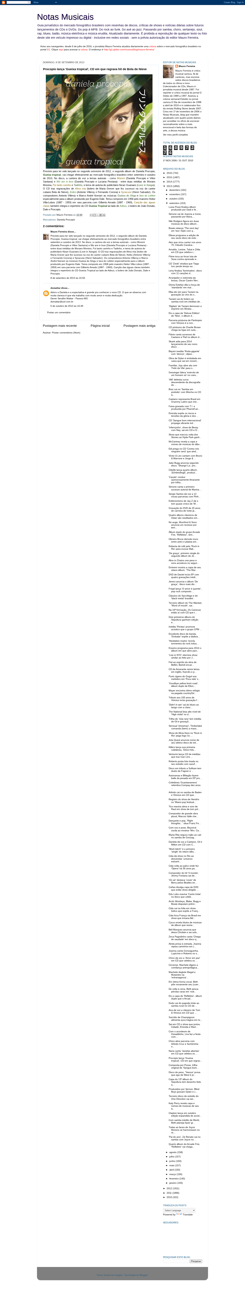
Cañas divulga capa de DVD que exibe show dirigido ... (184, 888)
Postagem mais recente (60, 325)
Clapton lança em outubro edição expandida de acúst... (185, 1114)
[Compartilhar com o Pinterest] (104, 215)
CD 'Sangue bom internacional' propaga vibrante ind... (185, 421)
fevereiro (174, 1178)
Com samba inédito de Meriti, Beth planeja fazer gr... (184, 1121)
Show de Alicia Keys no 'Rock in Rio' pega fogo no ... (185, 734)
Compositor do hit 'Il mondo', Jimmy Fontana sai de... (184, 874)
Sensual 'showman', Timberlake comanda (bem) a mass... (185, 727)
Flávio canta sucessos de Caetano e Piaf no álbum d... (185, 335)
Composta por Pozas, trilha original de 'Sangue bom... (184, 1066)
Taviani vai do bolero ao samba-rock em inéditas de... (185, 300)
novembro (175, 194)
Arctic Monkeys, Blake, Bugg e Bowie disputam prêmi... (185, 902)
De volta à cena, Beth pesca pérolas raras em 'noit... (183, 990)
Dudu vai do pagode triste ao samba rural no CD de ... (184, 1004)
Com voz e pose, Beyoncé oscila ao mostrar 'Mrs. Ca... (185, 829)
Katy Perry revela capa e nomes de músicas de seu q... (184, 1106)
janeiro (173, 1183)
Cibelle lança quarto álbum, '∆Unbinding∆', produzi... (183, 471)
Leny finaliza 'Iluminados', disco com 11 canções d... (185, 272)
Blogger (144, 1275)
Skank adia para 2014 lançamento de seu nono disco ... (183, 344)
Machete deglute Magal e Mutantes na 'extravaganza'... (182, 975)
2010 (170, 1197)
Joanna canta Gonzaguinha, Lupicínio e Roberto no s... (184, 952)
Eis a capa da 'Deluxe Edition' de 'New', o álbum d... (184, 314)
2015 (170, 177)
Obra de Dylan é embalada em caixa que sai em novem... (185, 359)
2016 (170, 173)
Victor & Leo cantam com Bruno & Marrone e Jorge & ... (185, 457)
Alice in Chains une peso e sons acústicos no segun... (184, 561)
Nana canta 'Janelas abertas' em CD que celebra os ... (184, 1052)
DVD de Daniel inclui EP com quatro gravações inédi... (184, 576)
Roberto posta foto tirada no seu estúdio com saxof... (183, 762)
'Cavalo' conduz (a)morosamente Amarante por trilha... (184, 480)
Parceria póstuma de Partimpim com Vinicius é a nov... (185, 321)
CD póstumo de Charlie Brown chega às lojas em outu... (185, 328)
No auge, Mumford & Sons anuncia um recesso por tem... (183, 525)
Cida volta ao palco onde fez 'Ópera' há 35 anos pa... (184, 867)
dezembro (175, 190)
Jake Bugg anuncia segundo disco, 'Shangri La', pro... (184, 464)
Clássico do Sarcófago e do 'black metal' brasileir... (183, 597)
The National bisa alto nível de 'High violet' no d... (185, 713)
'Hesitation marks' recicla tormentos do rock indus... (184, 642)
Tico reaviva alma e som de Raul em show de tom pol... (184, 807)
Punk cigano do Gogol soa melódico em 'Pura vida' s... (184, 677)
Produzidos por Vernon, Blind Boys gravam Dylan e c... (184, 1090)
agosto (173, 1152)
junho (172, 1161)
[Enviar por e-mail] (91, 215)
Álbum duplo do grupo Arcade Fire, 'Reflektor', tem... (184, 533)
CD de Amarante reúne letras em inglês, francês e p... (184, 670)
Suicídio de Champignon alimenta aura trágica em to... (185, 1018)
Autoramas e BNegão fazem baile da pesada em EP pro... (185, 776)
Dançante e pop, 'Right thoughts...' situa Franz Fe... (185, 822)
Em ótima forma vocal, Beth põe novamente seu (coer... (184, 983)
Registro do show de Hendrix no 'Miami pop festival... (184, 800)
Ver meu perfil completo (175, 134)
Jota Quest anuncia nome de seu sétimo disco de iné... (184, 741)
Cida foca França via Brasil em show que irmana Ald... (185, 916)
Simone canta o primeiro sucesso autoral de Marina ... (185, 488)
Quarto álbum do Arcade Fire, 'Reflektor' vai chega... (184, 1145)
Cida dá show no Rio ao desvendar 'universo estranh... (181, 859)
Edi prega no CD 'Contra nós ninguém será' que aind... (184, 450)
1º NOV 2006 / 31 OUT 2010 (178, 160)
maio (172, 1165)
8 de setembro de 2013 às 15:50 (67, 278)
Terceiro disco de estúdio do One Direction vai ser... (183, 1097)
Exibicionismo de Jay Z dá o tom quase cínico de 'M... (183, 502)
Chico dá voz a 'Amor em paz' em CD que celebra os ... (184, 959)
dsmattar (55, 288)
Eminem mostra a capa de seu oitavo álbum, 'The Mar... (185, 568)
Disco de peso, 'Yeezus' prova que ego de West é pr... (184, 1073)
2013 (170, 186)
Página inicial (100, 325)
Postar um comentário (58, 312)
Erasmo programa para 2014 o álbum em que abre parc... (185, 649)
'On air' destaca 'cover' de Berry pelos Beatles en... (183, 881)
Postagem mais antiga (140, 325)
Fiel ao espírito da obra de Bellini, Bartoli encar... (182, 663)
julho (172, 1156)
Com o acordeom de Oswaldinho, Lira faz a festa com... (184, 1034)
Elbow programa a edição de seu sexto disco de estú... (184, 236)
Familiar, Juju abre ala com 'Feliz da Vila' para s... (183, 366)
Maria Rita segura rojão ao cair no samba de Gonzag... (185, 836)
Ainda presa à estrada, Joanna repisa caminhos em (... (185, 945)
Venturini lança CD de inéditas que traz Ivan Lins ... (184, 755)
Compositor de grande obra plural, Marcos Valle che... (183, 814)
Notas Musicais (65, 16)
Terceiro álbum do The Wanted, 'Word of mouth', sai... (185, 604)
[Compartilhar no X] (97, 215)
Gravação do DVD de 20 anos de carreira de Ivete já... (184, 509)
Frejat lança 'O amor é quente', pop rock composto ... (185, 590)
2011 (169, 1193)
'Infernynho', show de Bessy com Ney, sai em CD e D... (184, 428)
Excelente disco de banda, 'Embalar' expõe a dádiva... (184, 635)
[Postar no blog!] (94, 215)
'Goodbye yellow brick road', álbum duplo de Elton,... (183, 684)
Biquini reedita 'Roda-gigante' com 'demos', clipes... (184, 352)
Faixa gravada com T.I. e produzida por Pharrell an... (184, 407)
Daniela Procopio (66, 219)
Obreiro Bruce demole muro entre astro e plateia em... (183, 540)
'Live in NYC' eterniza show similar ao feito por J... (183, 656)
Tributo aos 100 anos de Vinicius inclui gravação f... (184, 698)
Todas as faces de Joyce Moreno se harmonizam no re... (184, 1130)
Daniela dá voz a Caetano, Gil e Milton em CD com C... (185, 843)
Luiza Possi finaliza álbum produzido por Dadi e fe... (183, 208)
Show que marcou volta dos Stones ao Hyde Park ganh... (185, 436)
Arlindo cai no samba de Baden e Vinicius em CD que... (185, 793)
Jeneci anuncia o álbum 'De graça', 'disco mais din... (183, 583)
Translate (188, 1214)
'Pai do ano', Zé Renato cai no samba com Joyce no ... (184, 1138)
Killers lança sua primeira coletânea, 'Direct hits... (182, 748)
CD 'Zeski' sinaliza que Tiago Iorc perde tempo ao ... (184, 265)
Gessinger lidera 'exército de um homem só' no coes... (184, 373)
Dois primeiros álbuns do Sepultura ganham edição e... (183, 620)
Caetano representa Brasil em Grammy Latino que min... (184, 400)
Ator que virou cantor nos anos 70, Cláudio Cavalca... (185, 243)
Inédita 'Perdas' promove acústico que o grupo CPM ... (185, 628)
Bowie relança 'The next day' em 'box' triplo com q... (184, 229)
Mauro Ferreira (58, 231)
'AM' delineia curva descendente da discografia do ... (184, 382)
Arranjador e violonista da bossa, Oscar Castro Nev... (184, 279)
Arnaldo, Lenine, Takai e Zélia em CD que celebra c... (184, 250)
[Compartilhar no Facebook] (100, 215)
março (173, 1174)
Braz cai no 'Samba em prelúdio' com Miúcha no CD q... (185, 392)
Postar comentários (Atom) (66, 332)
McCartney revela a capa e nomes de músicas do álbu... (185, 443)
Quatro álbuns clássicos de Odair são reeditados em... (184, 516)
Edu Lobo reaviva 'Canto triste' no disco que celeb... (185, 895)
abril (171, 1170)
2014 (170, 181)
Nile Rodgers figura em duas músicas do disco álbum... (184, 222)
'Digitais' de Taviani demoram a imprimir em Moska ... (185, 307)
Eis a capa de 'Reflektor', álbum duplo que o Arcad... (185, 997)
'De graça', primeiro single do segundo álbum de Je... (184, 554)
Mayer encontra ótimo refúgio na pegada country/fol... (184, 691)
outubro (173, 198)
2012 (170, 1188)
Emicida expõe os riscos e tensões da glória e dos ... (183, 414)
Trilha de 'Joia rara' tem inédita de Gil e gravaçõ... (185, 720)
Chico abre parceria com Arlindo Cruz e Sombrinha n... (183, 1044)
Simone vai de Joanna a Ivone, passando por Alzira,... (185, 215)
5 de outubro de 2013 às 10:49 (66, 306)
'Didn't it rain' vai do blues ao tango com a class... (184, 706)
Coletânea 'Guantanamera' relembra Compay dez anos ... (184, 785)
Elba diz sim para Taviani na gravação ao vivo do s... (183, 293)
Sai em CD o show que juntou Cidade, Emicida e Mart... (184, 1025)
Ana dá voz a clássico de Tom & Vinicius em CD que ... (184, 1011)
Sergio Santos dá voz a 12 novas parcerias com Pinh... (184, 495)
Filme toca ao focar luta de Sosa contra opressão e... (183, 257)
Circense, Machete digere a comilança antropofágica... (184, 966)
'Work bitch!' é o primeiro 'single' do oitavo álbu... (182, 850)
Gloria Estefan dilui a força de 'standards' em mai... (184, 286)
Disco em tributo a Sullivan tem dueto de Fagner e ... (185, 769)
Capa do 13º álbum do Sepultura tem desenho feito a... (185, 1082)
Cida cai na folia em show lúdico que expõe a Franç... (184, 909)
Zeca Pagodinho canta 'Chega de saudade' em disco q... (185, 938)
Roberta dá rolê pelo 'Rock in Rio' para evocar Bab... (184, 547)
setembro (174, 203)
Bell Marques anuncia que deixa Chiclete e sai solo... (184, 931)
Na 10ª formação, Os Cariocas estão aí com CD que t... (185, 611)
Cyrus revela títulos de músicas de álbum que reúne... (185, 923)
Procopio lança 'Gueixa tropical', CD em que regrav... (185, 1059)
